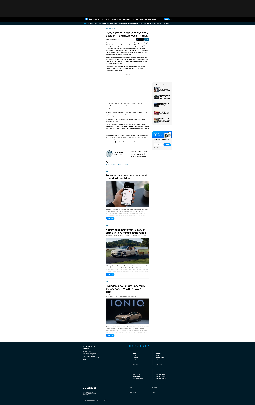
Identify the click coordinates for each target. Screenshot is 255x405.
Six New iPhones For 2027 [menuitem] (103, 23)
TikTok (140, 346)
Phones (134, 351)
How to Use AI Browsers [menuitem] (133, 23)
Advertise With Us (136, 374)
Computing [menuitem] (107, 19)
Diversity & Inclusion (132, 392)
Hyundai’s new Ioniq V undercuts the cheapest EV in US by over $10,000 (164, 105)
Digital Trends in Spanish (161, 376)
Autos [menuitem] (141, 19)
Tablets (157, 351)
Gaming (134, 355)
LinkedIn (145, 346)
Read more (110, 218)
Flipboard (148, 346)
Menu (83, 19)
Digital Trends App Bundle (161, 378)
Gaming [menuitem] (119, 19)
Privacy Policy (156, 147)
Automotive (135, 364)
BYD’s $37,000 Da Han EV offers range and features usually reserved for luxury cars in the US (164, 113)
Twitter (135, 346)
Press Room (154, 389)
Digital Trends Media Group (90, 400)
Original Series (159, 364)
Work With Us (131, 389)
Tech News (127, 164)
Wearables (158, 353)
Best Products (159, 360)
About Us (134, 369)
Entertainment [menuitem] (126, 19)
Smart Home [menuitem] (147, 19)
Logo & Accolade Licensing (138, 378)
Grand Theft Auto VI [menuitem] (92, 23)
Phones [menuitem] (114, 19)
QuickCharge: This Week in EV (117, 164)
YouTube (137, 346)
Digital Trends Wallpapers (161, 374)
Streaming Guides (160, 357)
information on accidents (125, 124)
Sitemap (153, 392)
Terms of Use (131, 394)
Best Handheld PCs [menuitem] (123, 23)
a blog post (110, 57)
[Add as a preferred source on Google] (140, 39)
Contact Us (135, 372)
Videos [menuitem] (154, 19)
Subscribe (167, 144)
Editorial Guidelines (136, 376)
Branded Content (159, 372)
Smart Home (135, 360)
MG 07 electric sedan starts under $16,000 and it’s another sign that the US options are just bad (164, 121)
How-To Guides (159, 362)
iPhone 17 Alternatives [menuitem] (144, 23)
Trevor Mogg (109, 39)
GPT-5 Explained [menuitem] (165, 23)
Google (107, 164)
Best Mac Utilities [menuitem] (113, 23)
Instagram (132, 346)
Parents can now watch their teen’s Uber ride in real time (164, 89)
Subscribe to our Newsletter (161, 369)
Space (157, 355)
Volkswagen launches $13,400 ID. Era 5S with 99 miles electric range (164, 97)
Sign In (166, 19)
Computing (135, 353)
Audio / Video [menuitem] (135, 19)
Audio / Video (135, 357)
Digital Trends (89, 21)
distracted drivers (110, 44)
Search (171, 19)
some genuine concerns (123, 43)
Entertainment (136, 362)
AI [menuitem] (102, 19)
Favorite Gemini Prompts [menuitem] (155, 23)
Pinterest (143, 346)
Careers (130, 387)
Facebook (129, 346)
